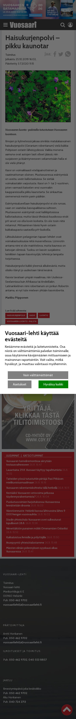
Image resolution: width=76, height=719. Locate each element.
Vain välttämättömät (38, 375)
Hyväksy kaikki (53, 384)
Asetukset (19, 384)
